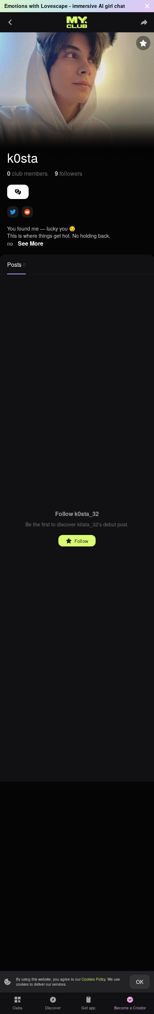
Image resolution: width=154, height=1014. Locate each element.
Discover (53, 1007)
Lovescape (54, 5)
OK (139, 981)
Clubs (18, 1007)
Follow (81, 540)
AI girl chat (111, 5)
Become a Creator (130, 1007)
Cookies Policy (93, 979)
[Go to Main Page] (77, 22)
